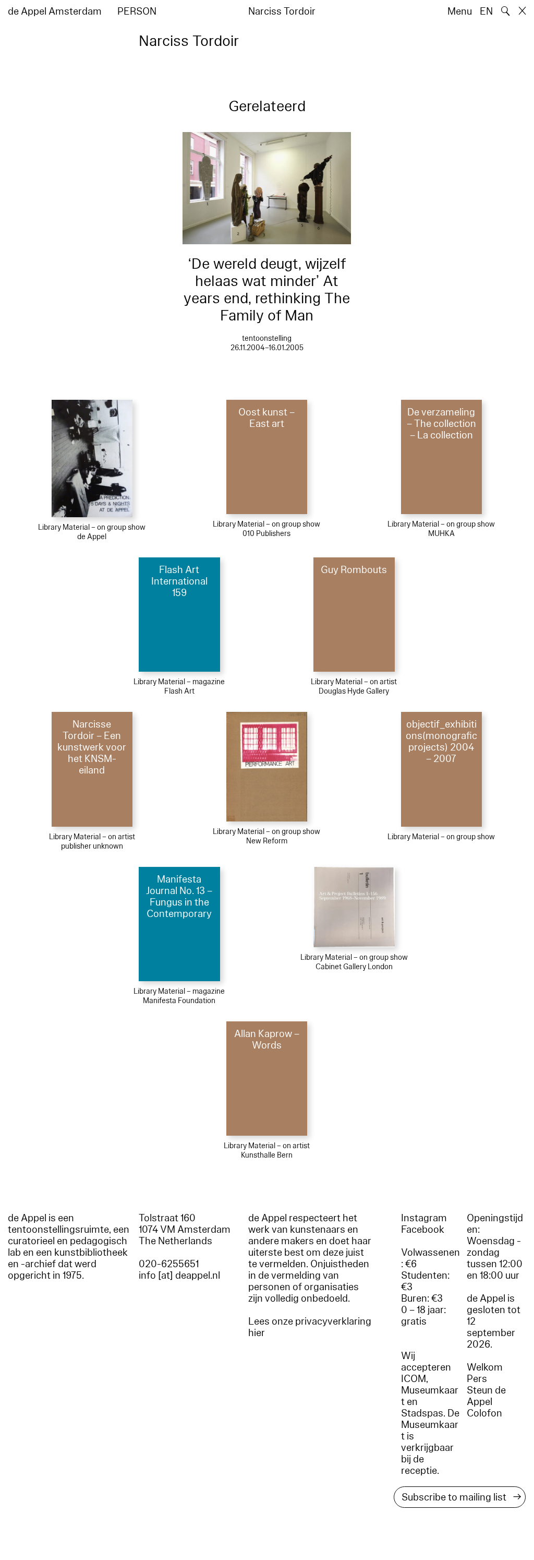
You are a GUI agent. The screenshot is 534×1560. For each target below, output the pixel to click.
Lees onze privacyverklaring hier (309, 1327)
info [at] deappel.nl (179, 1275)
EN (486, 11)
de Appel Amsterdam (55, 11)
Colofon (484, 1413)
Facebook (422, 1229)
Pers (477, 1379)
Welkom (485, 1367)
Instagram (424, 1218)
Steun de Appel (486, 1396)
